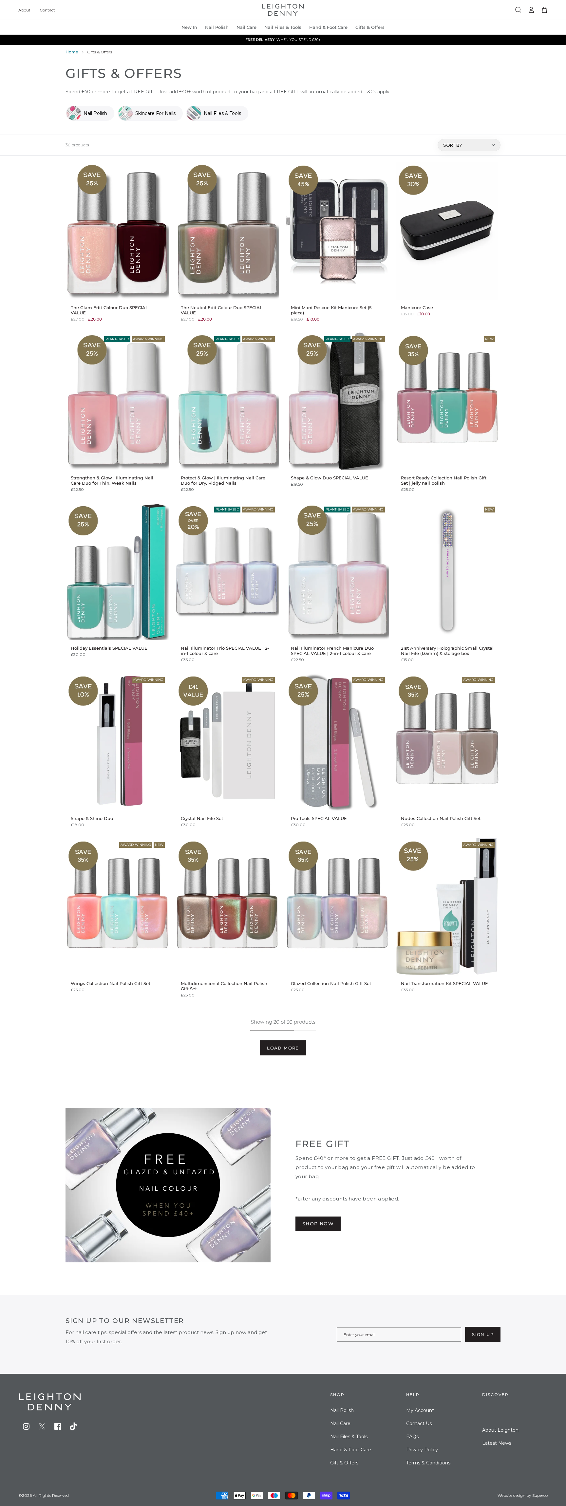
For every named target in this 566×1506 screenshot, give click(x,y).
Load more (283, 1047)
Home (72, 51)
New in (189, 27)
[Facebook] (58, 1426)
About (24, 10)
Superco (540, 1495)
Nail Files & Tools (282, 27)
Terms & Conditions (428, 1463)
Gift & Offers (344, 1463)
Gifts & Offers (370, 27)
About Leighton (500, 1430)
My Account (420, 1410)
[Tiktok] (73, 1426)
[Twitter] (42, 1426)
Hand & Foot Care (350, 1450)
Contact (47, 10)
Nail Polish (342, 1410)
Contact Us (419, 1423)
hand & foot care (328, 27)
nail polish (217, 27)
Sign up (483, 1334)
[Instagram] (26, 1426)
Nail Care (246, 27)
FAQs (412, 1437)
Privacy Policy (422, 1450)
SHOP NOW (318, 1224)
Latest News (496, 1443)
